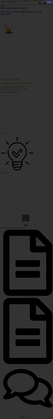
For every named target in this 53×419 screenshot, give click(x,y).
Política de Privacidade (11, 1)
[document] (26, 209)
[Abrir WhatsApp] (50, 416)
